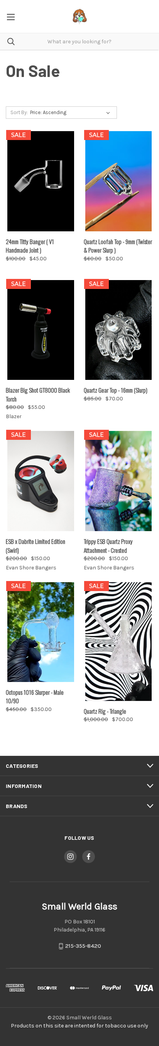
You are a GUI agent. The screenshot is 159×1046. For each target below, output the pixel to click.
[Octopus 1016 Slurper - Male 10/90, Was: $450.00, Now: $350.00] (40, 632)
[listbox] (71, 112)
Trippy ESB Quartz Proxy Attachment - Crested (108, 545)
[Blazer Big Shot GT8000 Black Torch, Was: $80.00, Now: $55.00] (40, 330)
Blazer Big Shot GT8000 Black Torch (38, 394)
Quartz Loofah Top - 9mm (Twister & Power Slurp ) (118, 246)
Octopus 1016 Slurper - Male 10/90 (35, 696)
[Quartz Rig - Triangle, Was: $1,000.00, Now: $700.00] (118, 641)
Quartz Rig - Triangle (105, 711)
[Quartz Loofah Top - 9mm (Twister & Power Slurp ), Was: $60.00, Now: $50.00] (118, 181)
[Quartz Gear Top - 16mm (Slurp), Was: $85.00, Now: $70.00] (118, 330)
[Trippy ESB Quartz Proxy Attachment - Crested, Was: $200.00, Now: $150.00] (118, 481)
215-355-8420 (83, 946)
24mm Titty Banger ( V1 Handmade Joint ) (30, 246)
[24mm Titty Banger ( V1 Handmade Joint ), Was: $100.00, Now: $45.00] (40, 181)
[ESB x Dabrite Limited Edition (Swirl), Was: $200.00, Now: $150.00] (40, 481)
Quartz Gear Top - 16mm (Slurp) (115, 390)
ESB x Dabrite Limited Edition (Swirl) (35, 545)
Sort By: (19, 112)
